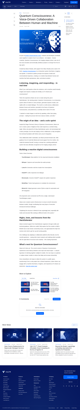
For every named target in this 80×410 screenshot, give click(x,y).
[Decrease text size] (72, 13)
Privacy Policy (67, 407)
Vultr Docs (36, 388)
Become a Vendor (37, 380)
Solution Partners (37, 395)
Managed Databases (7, 389)
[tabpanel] (40, 287)
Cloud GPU (5, 380)
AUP (57, 407)
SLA (50, 389)
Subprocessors (52, 398)
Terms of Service (52, 407)
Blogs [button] (20, 12)
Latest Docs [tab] (32, 278)
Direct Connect (6, 398)
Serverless (5, 393)
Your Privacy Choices (53, 396)
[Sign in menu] (74, 6)
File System (5, 384)
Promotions (36, 394)
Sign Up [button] (70, 381)
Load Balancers (6, 400)
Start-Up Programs (37, 397)
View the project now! (31, 266)
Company (51, 376)
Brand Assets (51, 382)
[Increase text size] (65, 13)
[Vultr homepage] (6, 2)
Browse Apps (36, 378)
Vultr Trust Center (52, 393)
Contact (50, 394)
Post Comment (57, 299)
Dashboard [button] (66, 2)
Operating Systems (22, 384)
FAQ (34, 385)
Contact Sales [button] (74, 2)
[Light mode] (69, 6)
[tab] (70, 20)
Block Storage (6, 387)
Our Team (51, 378)
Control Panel (21, 382)
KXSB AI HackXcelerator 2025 (33, 55)
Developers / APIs (37, 387)
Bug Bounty (36, 392)
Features (21, 376)
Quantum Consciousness (29, 71)
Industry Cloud (21, 390)
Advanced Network (22, 380)
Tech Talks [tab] (24, 278)
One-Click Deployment (23, 392)
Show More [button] (55, 278)
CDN (4, 391)
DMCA (61, 407)
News (50, 380)
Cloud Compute (6, 378)
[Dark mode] (71, 6)
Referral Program (52, 384)
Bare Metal (5, 382)
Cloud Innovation (26, 12)
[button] (10, 6)
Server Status (36, 390)
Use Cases (21, 394)
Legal (50, 391)
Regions (20, 378)
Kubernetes (5, 394)
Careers (50, 387)
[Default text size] (68, 13)
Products (5, 376)
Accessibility (51, 400)
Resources (36, 383)
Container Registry (6, 396)
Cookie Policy (74, 407)
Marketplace (37, 376)
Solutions (21, 388)
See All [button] (74, 324)
